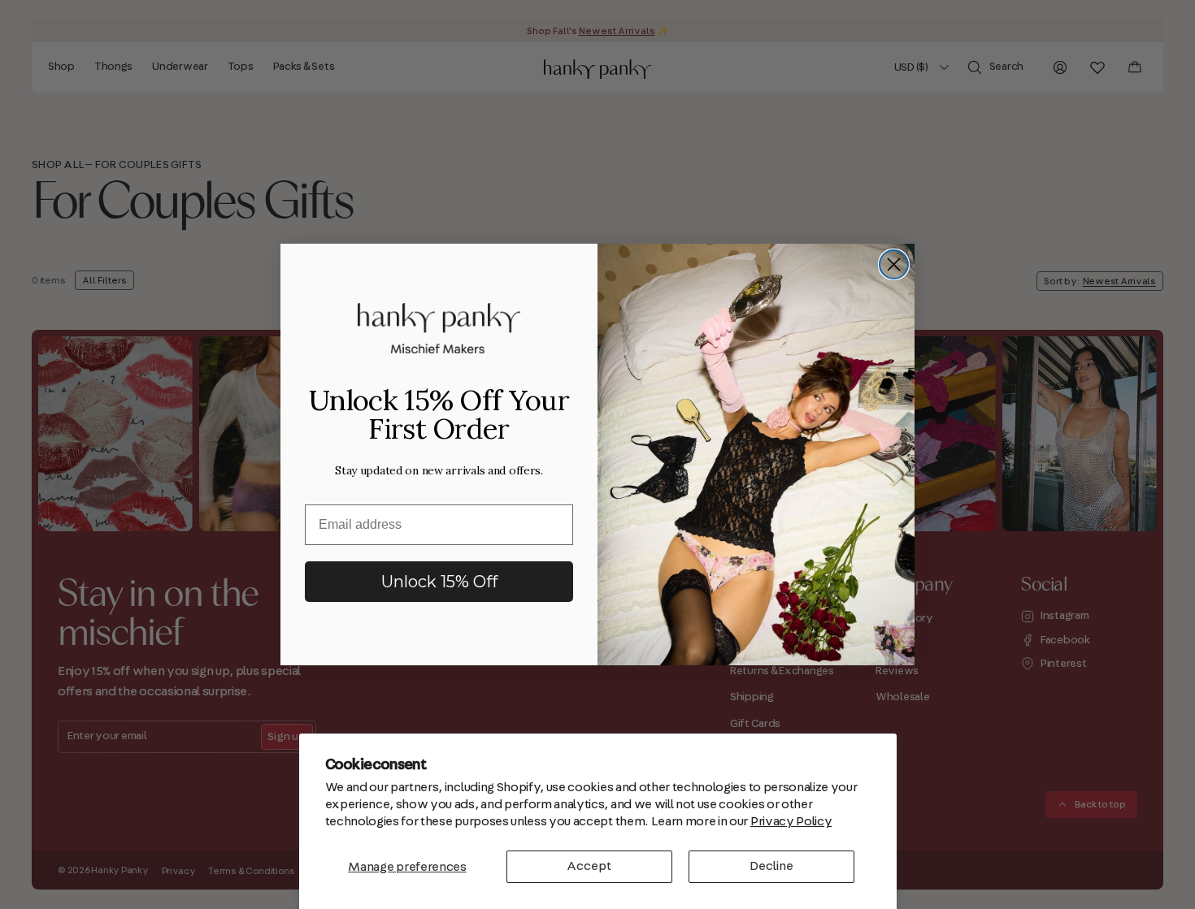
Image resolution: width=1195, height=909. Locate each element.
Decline (771, 865)
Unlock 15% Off (439, 581)
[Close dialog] (894, 264)
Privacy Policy (791, 821)
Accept (589, 865)
